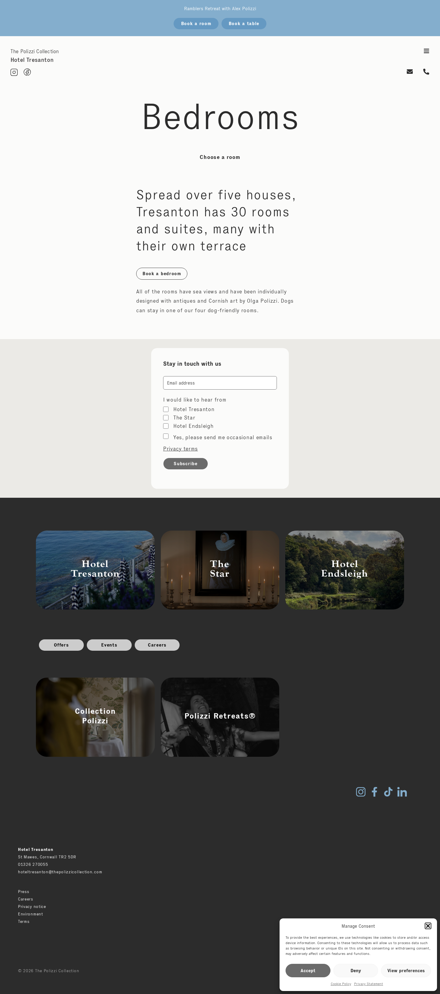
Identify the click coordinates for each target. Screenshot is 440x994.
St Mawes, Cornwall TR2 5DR (47, 857)
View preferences (406, 970)
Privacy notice (32, 906)
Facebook (374, 792)
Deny (356, 970)
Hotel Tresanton (194, 409)
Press (23, 891)
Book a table (244, 23)
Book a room (196, 23)
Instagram (361, 792)
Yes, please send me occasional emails (222, 437)
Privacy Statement (368, 983)
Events (109, 645)
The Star (184, 417)
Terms (24, 921)
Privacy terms (180, 448)
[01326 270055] (426, 72)
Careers (157, 645)
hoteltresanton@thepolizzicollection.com (60, 871)
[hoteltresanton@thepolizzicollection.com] (410, 72)
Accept (308, 970)
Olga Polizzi (262, 301)
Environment (30, 914)
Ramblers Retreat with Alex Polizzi (220, 8)
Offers (61, 645)
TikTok (388, 792)
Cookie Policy (341, 983)
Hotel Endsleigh (193, 426)
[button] (428, 926)
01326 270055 (33, 864)
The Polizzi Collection (34, 51)
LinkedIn (402, 792)
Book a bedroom (161, 273)
